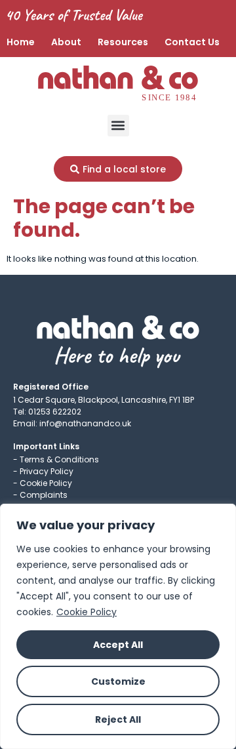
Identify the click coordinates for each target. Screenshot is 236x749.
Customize (118, 681)
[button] (118, 125)
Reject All (118, 719)
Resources (123, 42)
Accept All (118, 644)
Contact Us (192, 42)
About (66, 42)
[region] (118, 626)
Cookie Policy (86, 611)
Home (21, 42)
